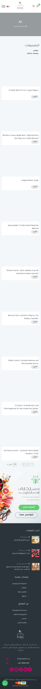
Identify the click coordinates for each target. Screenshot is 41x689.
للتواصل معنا (26, 515)
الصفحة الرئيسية (19, 26)
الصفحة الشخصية (19, 584)
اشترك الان (29, 507)
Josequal (15, 686)
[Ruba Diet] (20, 6)
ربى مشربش (32, 680)
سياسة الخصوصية (19, 610)
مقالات (35, 51)
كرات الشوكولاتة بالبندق (21, 553)
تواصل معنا (22, 592)
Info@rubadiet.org (23, 659)
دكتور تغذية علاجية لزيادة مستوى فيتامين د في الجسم (18, 568)
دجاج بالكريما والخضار (22, 540)
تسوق (24, 596)
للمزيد (34, 97)
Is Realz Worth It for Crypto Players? (23, 90)
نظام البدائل (22, 623)
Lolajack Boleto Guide (29, 181)
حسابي (24, 619)
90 (15, 465)
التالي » (9, 465)
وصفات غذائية (32, 53)
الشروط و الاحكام (20, 614)
